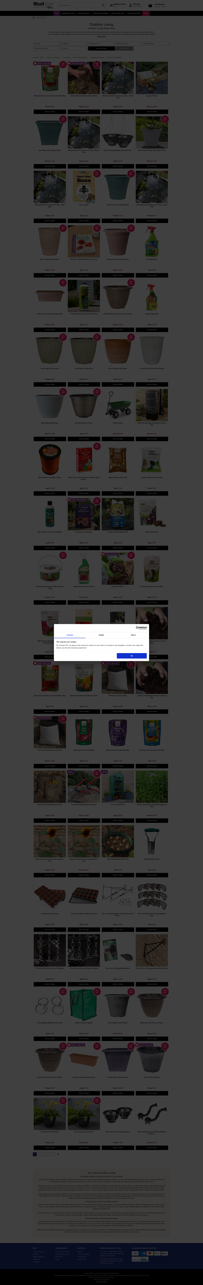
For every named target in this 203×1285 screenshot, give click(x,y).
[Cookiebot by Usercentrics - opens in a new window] (137, 628)
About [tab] (133, 635)
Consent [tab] (70, 635)
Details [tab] (101, 635)
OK (132, 656)
